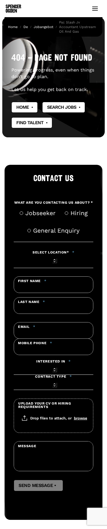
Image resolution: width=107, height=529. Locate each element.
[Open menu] (95, 8)
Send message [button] (38, 485)
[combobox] (53, 259)
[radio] (21, 213)
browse (80, 418)
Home (13, 27)
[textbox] (53, 285)
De (25, 27)
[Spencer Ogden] (13, 9)
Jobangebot (43, 27)
